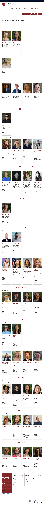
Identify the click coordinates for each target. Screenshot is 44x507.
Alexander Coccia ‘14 (38, 426)
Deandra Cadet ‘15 (5, 395)
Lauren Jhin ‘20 (26, 395)
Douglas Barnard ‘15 (27, 362)
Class (36, 14)
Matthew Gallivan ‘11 (16, 304)
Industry (29, 14)
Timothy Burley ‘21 (6, 458)
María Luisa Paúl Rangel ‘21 (16, 336)
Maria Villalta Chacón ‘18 (36, 459)
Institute (14, 475)
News (39, 477)
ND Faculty (32, 475)
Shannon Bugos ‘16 (16, 426)
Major (33, 14)
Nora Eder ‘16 (15, 458)
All (22, 14)
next (30, 108)
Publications (26, 477)
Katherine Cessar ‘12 (27, 426)
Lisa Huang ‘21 (26, 458)
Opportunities (26, 8)
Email (3, 486)
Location (26, 14)
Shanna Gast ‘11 (26, 94)
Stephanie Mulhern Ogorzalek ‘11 (37, 270)
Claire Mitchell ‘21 (37, 303)
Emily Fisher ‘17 (16, 150)
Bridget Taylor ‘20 (5, 214)
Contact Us (16, 502)
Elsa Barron (4, 426)
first (12, 108)
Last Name (4, 483)
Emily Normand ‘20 (27, 182)
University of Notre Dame (9, 500)
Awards (14, 480)
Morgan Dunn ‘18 (5, 150)
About (12, 8)
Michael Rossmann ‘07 (6, 125)
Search (41, 9)
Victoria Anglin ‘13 (16, 362)
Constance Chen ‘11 (6, 69)
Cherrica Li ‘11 (15, 269)
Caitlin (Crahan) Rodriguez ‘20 (5, 363)
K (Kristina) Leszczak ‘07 (4, 270)
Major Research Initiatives (27, 476)
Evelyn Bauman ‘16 (6, 42)
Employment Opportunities (15, 483)
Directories (21, 475)
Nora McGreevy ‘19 (6, 335)
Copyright (3, 500)
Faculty (26, 479)
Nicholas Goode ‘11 (37, 94)
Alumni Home (40, 14)
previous (15, 108)
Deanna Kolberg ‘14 (37, 395)
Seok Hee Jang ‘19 (26, 303)
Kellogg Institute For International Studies (7, 501)
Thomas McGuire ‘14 (6, 182)
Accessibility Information (5, 503)
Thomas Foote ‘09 (5, 303)
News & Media (37, 8)
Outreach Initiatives (14, 479)
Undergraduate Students (27, 483)
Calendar (31, 8)
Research (20, 8)
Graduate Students (26, 481)
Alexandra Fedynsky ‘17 (16, 396)
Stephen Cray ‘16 (5, 243)
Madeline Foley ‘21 (16, 42)
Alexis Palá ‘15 (36, 182)
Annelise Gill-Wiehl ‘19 (37, 151)
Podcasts (39, 478)
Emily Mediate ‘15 (26, 269)
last (32, 108)
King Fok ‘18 (25, 150)
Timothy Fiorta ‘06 (37, 362)
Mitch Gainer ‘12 (16, 94)
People (16, 8)
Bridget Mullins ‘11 (16, 182)
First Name (4, 479)
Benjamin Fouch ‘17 (6, 94)
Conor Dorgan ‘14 (16, 243)
